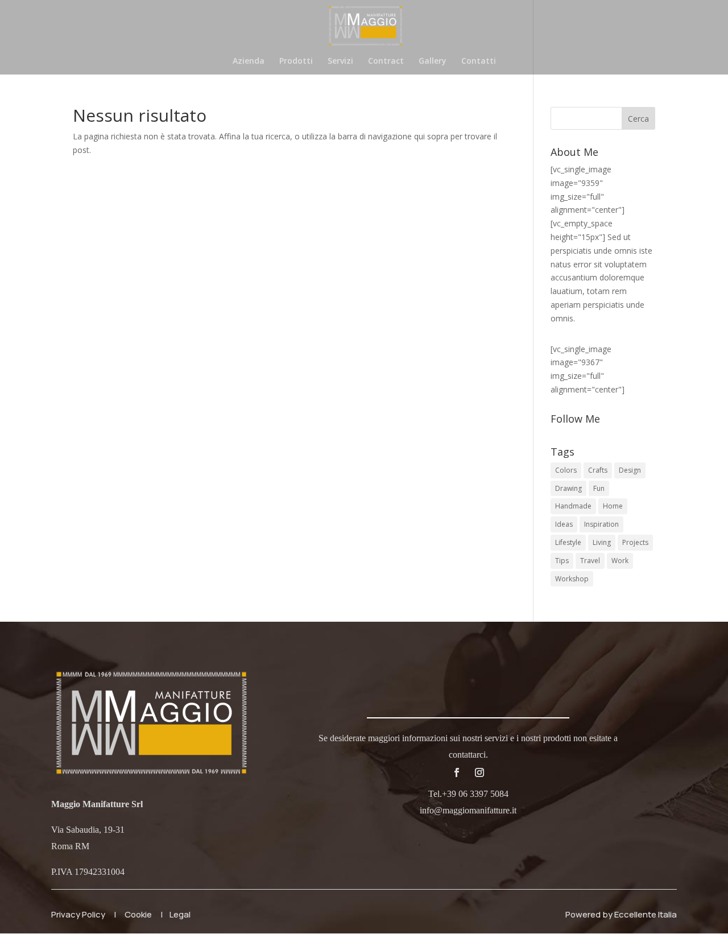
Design (630, 470)
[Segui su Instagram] (479, 772)
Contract (386, 61)
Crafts (597, 470)
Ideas (564, 524)
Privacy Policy (78, 914)
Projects (635, 542)
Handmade (573, 506)
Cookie (138, 914)
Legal (180, 914)
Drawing (568, 488)
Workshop (572, 579)
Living (602, 542)
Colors (566, 470)
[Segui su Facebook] (457, 772)
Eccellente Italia (645, 914)
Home (613, 506)
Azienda (248, 61)
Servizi (340, 61)
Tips (562, 560)
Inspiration (601, 524)
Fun (599, 488)
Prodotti (296, 61)
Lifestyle (568, 542)
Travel (590, 560)
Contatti (478, 61)
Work (619, 560)
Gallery (432, 61)
